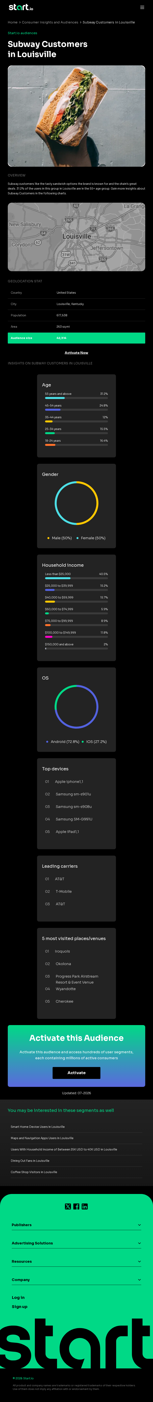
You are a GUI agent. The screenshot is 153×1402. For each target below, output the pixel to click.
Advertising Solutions (32, 1243)
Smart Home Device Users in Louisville (38, 1127)
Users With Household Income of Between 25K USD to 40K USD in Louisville (64, 1149)
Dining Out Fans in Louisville (30, 1161)
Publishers (21, 1225)
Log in (18, 1297)
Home (13, 22)
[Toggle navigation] (141, 7)
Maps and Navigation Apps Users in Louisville (42, 1138)
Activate (77, 1072)
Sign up (19, 1306)
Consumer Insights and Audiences (50, 22)
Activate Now (76, 353)
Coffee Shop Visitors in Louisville (34, 1172)
